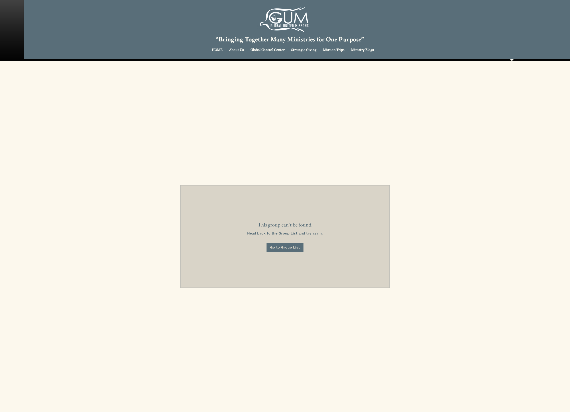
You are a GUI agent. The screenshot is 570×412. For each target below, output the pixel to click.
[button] (236, 50)
